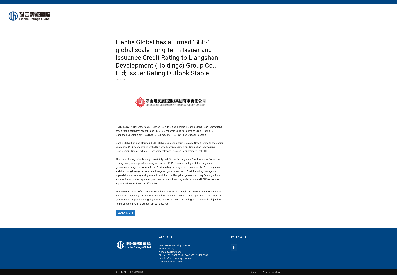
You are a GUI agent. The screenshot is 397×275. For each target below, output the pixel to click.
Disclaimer (255, 272)
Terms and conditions (272, 272)
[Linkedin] (234, 247)
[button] (279, 2)
